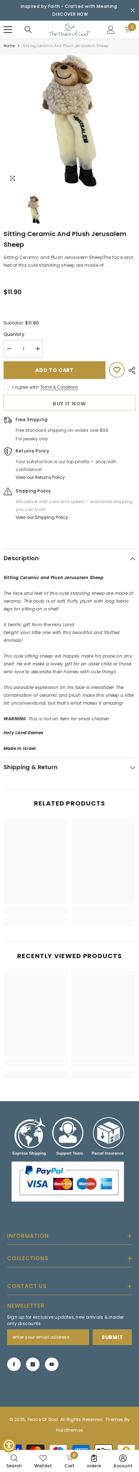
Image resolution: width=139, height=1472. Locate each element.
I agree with (25, 387)
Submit (112, 1337)
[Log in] (111, 30)
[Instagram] (33, 1364)
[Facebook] (14, 1364)
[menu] (8, 29)
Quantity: (14, 334)
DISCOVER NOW (70, 14)
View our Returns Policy (40, 477)
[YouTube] (51, 1364)
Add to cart (54, 370)
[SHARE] (130, 370)
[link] (36, 910)
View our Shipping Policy (42, 517)
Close (132, 10)
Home (9, 45)
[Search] (28, 29)
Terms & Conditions (59, 387)
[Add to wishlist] (117, 370)
